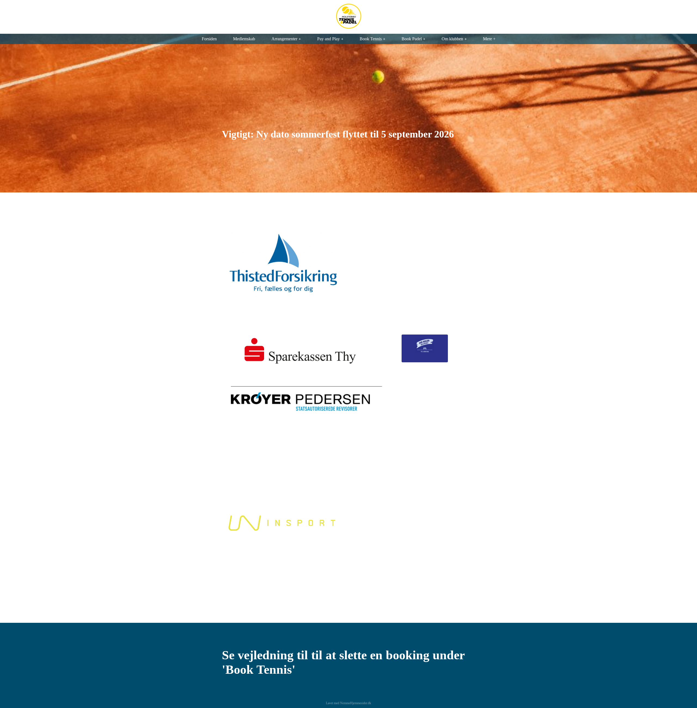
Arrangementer (284, 38)
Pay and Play (328, 38)
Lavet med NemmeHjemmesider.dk (348, 703)
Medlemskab (244, 38)
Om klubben (452, 38)
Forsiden (209, 38)
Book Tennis (371, 38)
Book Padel (412, 38)
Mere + (489, 38)
